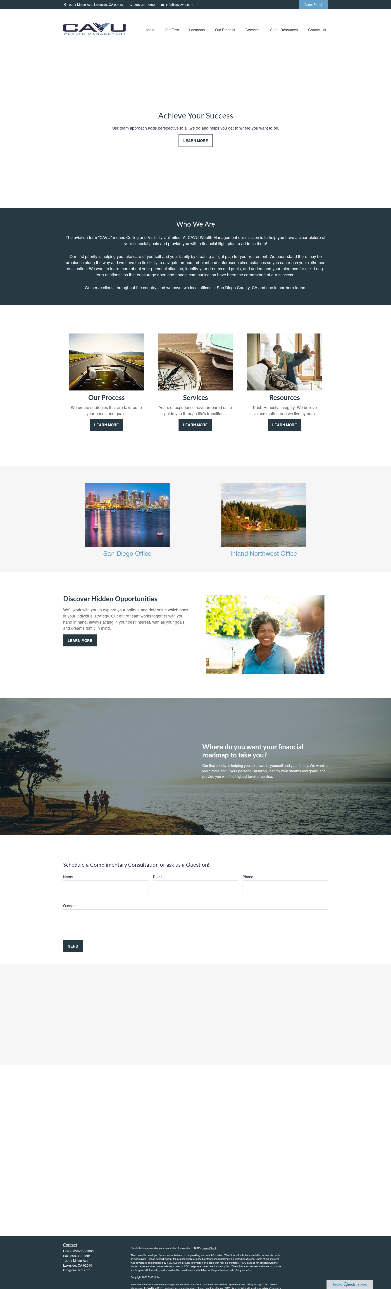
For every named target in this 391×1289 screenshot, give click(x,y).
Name (68, 876)
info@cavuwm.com (179, 4)
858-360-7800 (144, 4)
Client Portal (313, 4)
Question (70, 905)
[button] (149, 29)
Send (73, 946)
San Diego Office (127, 553)
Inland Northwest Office (263, 553)
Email (157, 876)
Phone (248, 876)
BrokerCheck (209, 1248)
